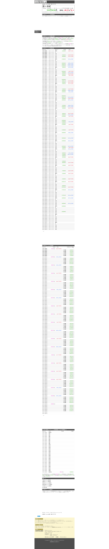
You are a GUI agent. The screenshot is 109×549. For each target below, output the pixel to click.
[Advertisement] (37, 16)
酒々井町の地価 (44, 487)
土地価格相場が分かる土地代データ (54, 541)
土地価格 (43, 4)
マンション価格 (47, 4)
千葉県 (52, 4)
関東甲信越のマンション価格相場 (47, 484)
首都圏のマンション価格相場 (46, 481)
